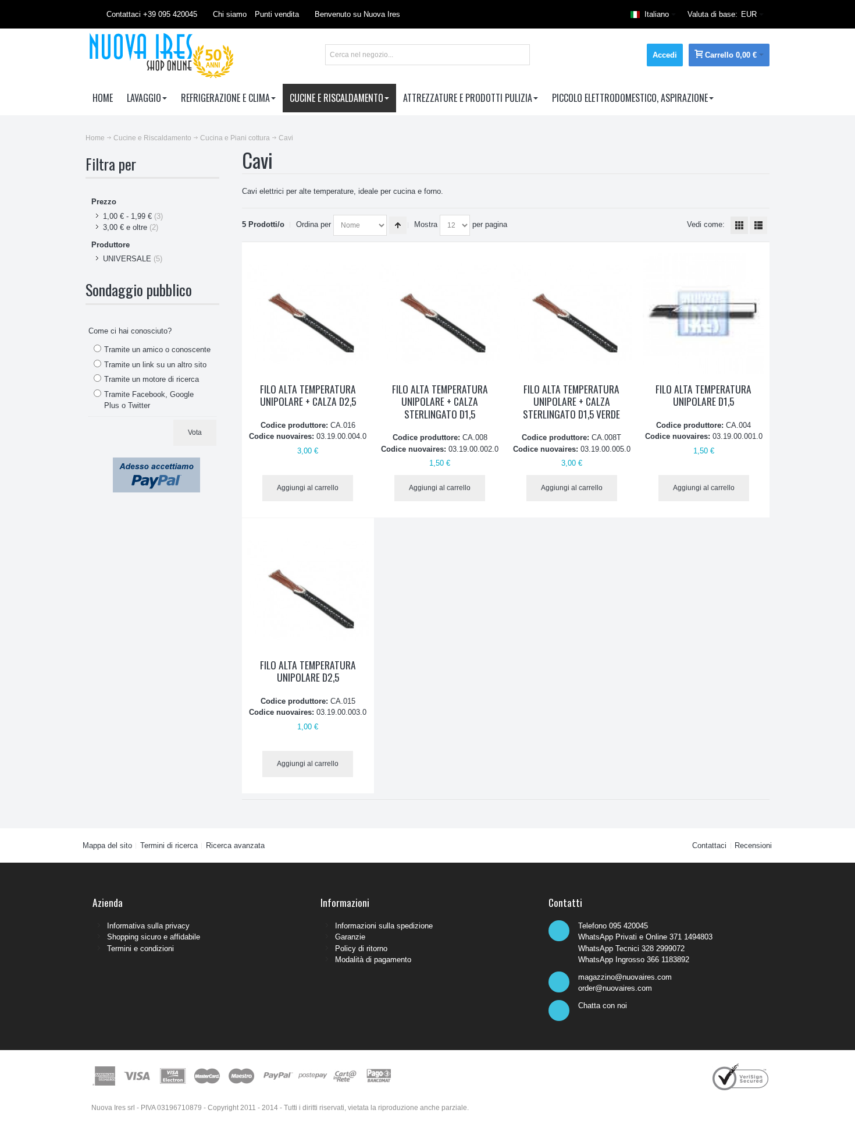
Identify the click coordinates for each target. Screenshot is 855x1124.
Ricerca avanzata (235, 845)
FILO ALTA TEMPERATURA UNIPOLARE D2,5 (308, 671)
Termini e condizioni (140, 948)
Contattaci (709, 845)
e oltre (125, 227)
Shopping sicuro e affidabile (153, 936)
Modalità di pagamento (373, 959)
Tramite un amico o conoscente (157, 349)
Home (95, 138)
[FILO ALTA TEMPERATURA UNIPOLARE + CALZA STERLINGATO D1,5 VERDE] (572, 313)
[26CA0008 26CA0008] (440, 313)
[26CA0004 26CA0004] (703, 313)
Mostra (425, 224)
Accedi (665, 55)
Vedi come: (706, 224)
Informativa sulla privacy (148, 925)
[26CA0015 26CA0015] (308, 589)
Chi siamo (230, 14)
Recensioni (753, 845)
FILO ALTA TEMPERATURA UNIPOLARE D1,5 (703, 395)
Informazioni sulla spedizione (384, 925)
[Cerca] (519, 54)
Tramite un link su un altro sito (155, 364)
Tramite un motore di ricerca (151, 379)
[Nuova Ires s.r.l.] (160, 54)
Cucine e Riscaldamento (152, 138)
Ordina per (313, 224)
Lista (758, 225)
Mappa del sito (107, 845)
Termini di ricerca (169, 845)
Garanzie (350, 936)
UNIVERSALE (127, 258)
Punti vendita (277, 14)
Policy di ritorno (361, 948)
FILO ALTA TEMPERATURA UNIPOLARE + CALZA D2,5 (308, 395)
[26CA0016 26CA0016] (308, 313)
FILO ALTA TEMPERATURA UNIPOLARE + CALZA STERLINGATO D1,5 (440, 401)
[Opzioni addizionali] (156, 463)
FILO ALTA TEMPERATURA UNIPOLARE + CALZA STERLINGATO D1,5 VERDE (571, 401)
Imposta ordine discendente (398, 225)
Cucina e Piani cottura (235, 138)
